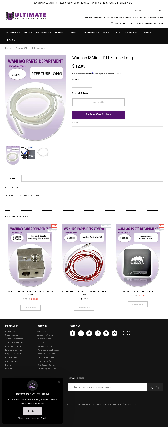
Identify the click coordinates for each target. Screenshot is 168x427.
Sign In (140, 24)
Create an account (154, 24)
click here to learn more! (120, 3)
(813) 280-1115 (129, 404)
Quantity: (76, 79)
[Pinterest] (106, 333)
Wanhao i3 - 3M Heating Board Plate (137, 291)
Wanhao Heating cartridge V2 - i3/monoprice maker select (84, 293)
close (162, 2)
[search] (148, 10)
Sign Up (155, 387)
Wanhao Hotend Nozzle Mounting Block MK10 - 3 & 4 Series (30, 293)
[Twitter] (89, 333)
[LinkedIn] (81, 333)
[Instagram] (98, 333)
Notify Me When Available (98, 114)
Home (8, 48)
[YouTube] (114, 333)
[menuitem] (12, 32)
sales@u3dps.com (97, 404)
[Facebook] (72, 333)
